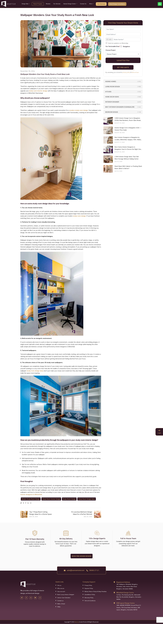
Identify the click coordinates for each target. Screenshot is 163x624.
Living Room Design (123, 86)
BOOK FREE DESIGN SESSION (81, 556)
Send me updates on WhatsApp (118, 43)
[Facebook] (24, 503)
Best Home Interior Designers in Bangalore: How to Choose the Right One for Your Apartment (128, 148)
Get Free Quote (123, 67)
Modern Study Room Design (31, 499)
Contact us (60, 600)
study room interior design (38, 91)
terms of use (135, 72)
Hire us (59, 585)
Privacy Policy (88, 585)
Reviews (48, 4)
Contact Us (83, 4)
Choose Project (111, 50)
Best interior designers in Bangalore (123, 107)
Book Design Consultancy (117, 4)
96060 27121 (94, 570)
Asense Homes (123, 81)
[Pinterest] (26, 503)
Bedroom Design (123, 112)
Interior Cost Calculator (63, 597)
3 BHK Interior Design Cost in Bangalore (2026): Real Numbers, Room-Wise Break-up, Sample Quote (128, 119)
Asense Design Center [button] (69, 4)
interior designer (123, 102)
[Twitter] (21, 503)
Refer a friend (61, 604)
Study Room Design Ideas (86, 499)
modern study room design (78, 110)
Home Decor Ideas (123, 97)
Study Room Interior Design (51, 499)
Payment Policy (89, 588)
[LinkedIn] (29, 503)
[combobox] (109, 39)
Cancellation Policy (90, 594)
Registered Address (123, 582)
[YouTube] (35, 597)
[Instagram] (39, 597)
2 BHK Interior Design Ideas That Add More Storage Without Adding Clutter (127, 157)
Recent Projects (37, 4)
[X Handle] (21, 597)
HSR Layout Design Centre (125, 603)
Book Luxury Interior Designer (65, 594)
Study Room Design (69, 499)
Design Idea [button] (25, 4)
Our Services (56, 4)
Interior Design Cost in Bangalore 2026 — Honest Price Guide (128, 129)
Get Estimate (101, 4)
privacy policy (126, 72)
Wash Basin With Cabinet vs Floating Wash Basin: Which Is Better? (128, 167)
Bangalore (126, 46)
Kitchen (123, 91)
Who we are (60, 588)
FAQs (58, 607)
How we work (61, 591)
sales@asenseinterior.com (75, 570)
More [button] (91, 4)
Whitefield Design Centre (125, 593)
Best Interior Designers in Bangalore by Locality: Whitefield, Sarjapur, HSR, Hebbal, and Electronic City (128, 138)
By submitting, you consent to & (122, 72)
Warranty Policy (89, 597)
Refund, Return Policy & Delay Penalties (95, 591)
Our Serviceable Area (113, 46)
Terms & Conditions (90, 600)
